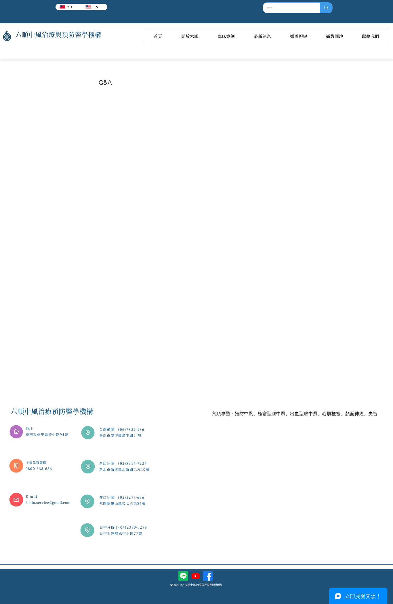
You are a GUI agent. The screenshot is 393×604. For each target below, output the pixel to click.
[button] (190, 36)
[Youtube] (195, 576)
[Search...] (326, 8)
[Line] (183, 576)
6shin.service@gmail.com (48, 502)
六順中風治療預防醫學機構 (51, 411)
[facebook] (208, 576)
